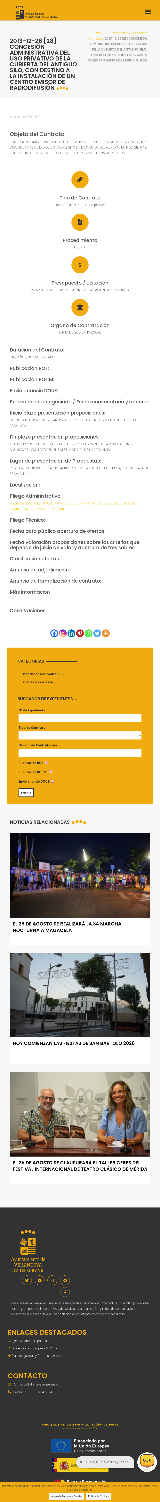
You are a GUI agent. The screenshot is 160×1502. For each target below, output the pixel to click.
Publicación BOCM (33, 772)
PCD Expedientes (116, 33)
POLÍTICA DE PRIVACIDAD (75, 1424)
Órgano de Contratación (38, 745)
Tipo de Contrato (32, 727)
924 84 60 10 (20, 1392)
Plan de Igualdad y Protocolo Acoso (36, 1355)
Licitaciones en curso (37, 682)
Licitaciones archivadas (38, 674)
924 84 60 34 (44, 1392)
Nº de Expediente (32, 710)
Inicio (98, 33)
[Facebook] (54, 633)
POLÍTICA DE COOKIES (105, 1424)
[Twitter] (97, 633)
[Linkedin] (71, 633)
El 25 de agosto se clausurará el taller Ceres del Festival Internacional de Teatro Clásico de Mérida (80, 1166)
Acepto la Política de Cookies (66, 1496)
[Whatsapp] (88, 633)
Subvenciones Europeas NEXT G (34, 1348)
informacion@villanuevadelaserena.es (35, 1384)
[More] (106, 633)
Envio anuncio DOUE (34, 781)
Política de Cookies (98, 1496)
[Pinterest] (80, 633)
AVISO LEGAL (49, 1424)
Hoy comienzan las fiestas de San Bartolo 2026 (74, 1043)
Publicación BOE (31, 763)
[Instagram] (63, 633)
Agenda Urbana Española (29, 1341)
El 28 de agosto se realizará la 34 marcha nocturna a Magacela (67, 927)
